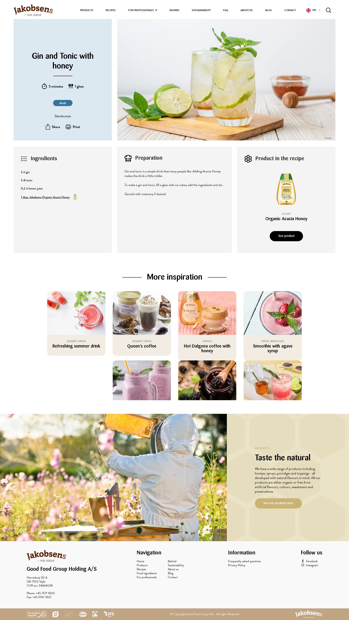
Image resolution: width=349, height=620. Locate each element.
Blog (268, 10)
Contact (290, 10)
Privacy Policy (236, 565)
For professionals (141, 10)
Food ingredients (147, 573)
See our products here (278, 503)
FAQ (225, 10)
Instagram (312, 565)
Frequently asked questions (244, 561)
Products (86, 10)
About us (246, 10)
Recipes (111, 10)
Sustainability (201, 10)
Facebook (312, 561)
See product (286, 236)
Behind (174, 10)
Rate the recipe (63, 116)
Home (140, 561)
